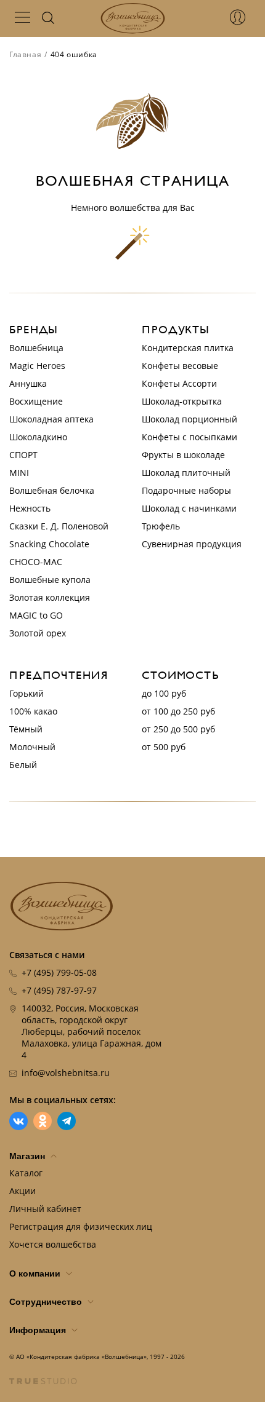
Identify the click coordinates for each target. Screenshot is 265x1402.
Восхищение (36, 401)
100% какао (33, 711)
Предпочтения (58, 675)
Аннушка (28, 383)
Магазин (28, 1156)
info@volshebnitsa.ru (66, 1073)
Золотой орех (37, 633)
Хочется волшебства (52, 1244)
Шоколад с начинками (189, 508)
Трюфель (161, 526)
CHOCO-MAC (35, 562)
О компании (36, 1273)
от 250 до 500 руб (178, 729)
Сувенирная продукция (192, 544)
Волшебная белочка (51, 490)
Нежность (30, 508)
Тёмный (26, 729)
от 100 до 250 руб (178, 711)
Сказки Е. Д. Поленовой (58, 526)
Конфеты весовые (180, 365)
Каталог (26, 1173)
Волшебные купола (50, 579)
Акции (22, 1191)
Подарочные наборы (186, 490)
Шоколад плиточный (186, 472)
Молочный (32, 747)
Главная (25, 54)
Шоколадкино (38, 437)
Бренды (33, 330)
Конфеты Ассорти (179, 383)
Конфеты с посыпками (189, 437)
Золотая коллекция (49, 597)
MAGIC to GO (36, 615)
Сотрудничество (46, 1302)
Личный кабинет (45, 1208)
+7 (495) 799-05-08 (59, 972)
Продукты (176, 330)
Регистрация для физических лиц (80, 1226)
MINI (19, 472)
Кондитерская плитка (188, 348)
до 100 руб (164, 693)
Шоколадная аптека (51, 419)
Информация (38, 1330)
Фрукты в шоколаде (183, 455)
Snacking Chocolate (49, 544)
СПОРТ (23, 455)
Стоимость (180, 675)
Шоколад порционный (189, 419)
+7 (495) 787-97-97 (59, 990)
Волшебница (36, 348)
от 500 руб (164, 747)
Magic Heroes (37, 365)
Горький (26, 693)
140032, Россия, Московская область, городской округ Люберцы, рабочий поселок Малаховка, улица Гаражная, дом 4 (91, 1031)
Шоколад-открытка (182, 401)
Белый (23, 764)
